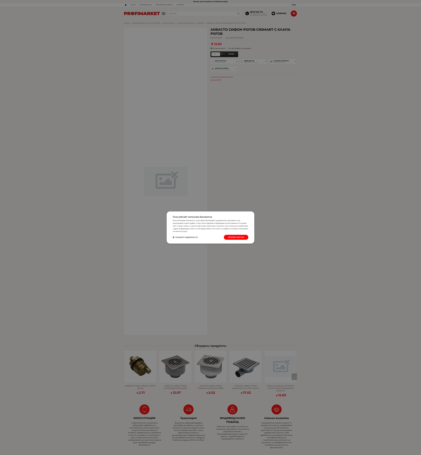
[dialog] (210, 227)
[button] (185, 237)
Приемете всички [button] (236, 237)
